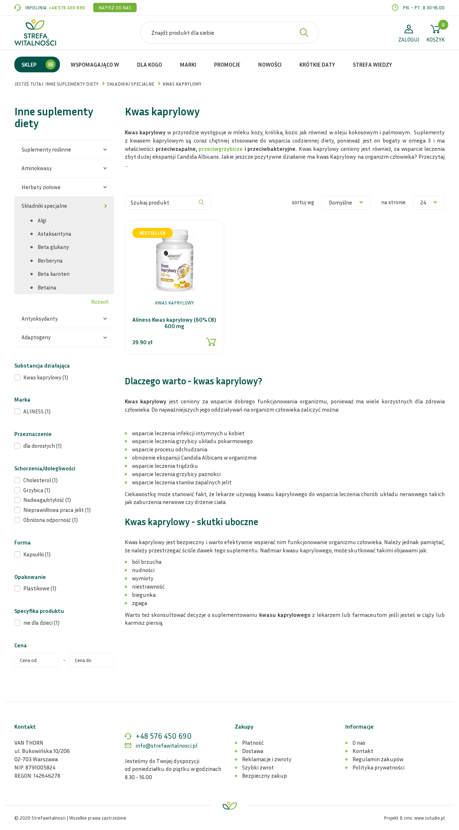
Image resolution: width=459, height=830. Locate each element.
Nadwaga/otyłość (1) (47, 499)
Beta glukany (53, 247)
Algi (42, 220)
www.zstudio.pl (429, 818)
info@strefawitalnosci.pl (167, 745)
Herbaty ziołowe (41, 187)
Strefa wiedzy (372, 64)
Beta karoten (54, 273)
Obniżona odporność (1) (50, 520)
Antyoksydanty (40, 318)
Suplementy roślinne (46, 149)
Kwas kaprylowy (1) (45, 377)
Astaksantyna (54, 233)
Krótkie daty (317, 64)
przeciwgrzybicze (221, 148)
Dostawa (252, 750)
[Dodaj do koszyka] (211, 341)
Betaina (47, 287)
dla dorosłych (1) (42, 445)
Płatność (253, 742)
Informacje (359, 726)
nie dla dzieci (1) (41, 622)
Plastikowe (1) (39, 588)
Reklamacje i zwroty (267, 759)
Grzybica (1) (36, 490)
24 (423, 202)
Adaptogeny (36, 337)
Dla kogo (149, 64)
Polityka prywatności (378, 767)
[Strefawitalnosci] (35, 32)
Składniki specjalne (44, 205)
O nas (358, 742)
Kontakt (362, 750)
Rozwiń (100, 301)
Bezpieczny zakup (264, 775)
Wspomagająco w (95, 64)
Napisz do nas (115, 7)
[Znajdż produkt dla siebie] (304, 32)
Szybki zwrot (258, 767)
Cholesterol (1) (40, 480)
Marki (188, 64)
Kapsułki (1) (37, 554)
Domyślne (340, 202)
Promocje (227, 64)
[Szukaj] (201, 202)
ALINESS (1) (37, 411)
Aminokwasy (37, 168)
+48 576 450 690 (67, 7)
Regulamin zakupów (377, 759)
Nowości (269, 64)
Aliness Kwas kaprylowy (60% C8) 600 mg (174, 323)
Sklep (29, 64)
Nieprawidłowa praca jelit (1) (57, 510)
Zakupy (244, 726)
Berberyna (50, 260)
